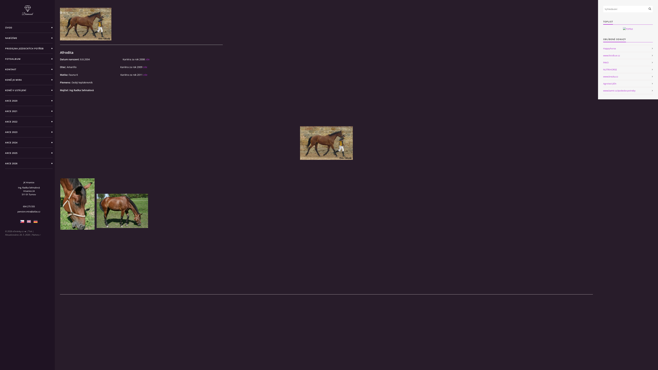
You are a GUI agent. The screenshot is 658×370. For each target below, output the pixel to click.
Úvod (8, 27)
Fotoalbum (13, 58)
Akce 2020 (11, 100)
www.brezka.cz (610, 76)
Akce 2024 (11, 142)
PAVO (606, 62)
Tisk (30, 231)
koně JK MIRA (13, 79)
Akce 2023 (11, 132)
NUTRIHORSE (610, 69)
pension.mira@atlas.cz (28, 211)
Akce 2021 (11, 111)
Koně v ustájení (15, 90)
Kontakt (10, 69)
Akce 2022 (11, 121)
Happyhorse (609, 48)
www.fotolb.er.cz (611, 55)
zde (147, 59)
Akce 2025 (11, 153)
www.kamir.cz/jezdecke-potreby (619, 90)
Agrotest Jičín (609, 83)
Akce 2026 (11, 163)
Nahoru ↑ (36, 234)
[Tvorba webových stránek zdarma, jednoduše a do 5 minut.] (25, 231)
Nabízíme (11, 38)
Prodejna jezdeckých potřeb (24, 48)
